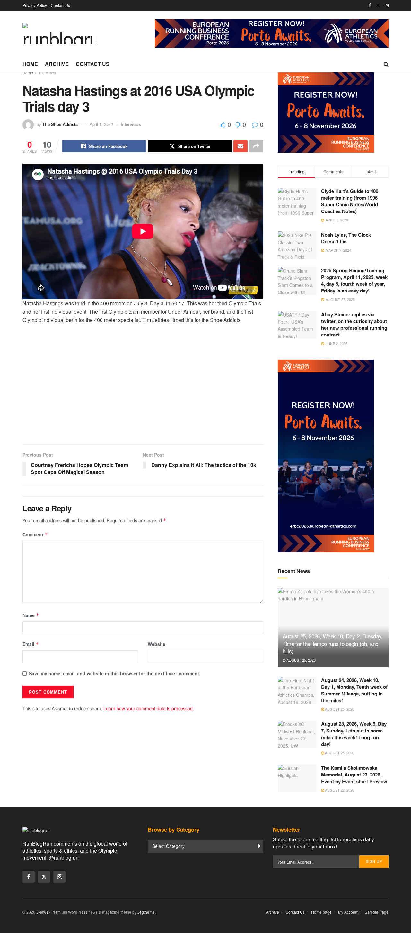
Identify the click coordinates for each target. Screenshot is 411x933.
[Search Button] (386, 64)
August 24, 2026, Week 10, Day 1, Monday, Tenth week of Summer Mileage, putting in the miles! (354, 690)
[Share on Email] (240, 146)
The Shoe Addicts (60, 124)
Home (30, 63)
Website (156, 644)
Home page (321, 912)
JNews (42, 912)
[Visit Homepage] (59, 33)
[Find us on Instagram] (387, 5)
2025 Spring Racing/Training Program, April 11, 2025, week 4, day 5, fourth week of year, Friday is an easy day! (354, 280)
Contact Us (60, 5)
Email (30, 644)
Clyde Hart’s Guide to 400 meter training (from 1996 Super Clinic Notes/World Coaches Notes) (349, 201)
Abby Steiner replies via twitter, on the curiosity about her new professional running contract (354, 324)
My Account (348, 912)
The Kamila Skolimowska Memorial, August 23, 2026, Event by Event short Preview (354, 774)
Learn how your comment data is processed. (148, 708)
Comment (35, 534)
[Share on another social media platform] (256, 146)
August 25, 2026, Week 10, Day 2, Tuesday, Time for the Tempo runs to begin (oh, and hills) (333, 643)
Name (30, 615)
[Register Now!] (272, 33)
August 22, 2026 (339, 790)
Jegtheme (146, 912)
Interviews (47, 72)
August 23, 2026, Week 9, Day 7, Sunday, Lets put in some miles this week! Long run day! (354, 734)
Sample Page (377, 912)
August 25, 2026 (300, 660)
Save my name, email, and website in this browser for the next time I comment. (114, 673)
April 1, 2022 (101, 124)
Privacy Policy (34, 5)
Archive (57, 63)
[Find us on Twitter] (378, 5)
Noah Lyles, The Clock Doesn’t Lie (346, 238)
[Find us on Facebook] (370, 5)
